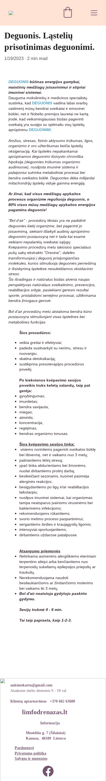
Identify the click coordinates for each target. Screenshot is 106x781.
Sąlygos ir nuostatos (31, 758)
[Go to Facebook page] (48, 771)
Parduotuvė (24, 748)
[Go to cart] (67, 13)
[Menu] (94, 12)
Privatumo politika (30, 753)
